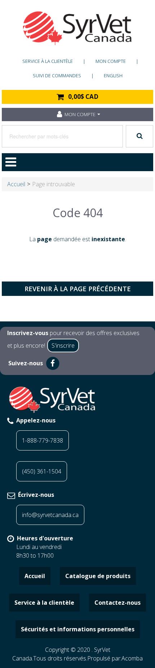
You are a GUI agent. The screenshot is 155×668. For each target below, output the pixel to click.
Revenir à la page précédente (78, 288)
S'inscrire (63, 345)
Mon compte (111, 61)
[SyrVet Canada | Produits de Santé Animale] (77, 28)
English (113, 75)
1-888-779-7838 (42, 440)
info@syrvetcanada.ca (50, 515)
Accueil (16, 184)
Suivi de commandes (57, 75)
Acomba (132, 658)
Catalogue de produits (97, 576)
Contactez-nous (117, 603)
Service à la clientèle (47, 61)
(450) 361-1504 (41, 471)
